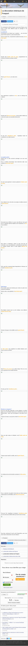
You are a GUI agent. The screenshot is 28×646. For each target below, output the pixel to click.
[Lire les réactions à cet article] (17, 21)
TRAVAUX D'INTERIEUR (8, 549)
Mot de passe (6, 577)
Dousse (4, 16)
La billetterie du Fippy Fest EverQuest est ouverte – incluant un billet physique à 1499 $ (13, 613)
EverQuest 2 (5, 5)
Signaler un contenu (19, 643)
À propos (10, 641)
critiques (21, 597)
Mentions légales (16, 641)
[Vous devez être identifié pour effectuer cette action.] (7, 594)
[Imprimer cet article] (14, 21)
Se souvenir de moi (8, 582)
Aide (24, 643)
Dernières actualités (6, 609)
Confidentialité (3, 643)
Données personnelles (10, 643)
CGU (21, 641)
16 (12, 618)
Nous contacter (3, 644)
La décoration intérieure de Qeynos (10, 551)
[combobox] (14, 24)
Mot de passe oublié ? (8, 587)
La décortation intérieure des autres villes (11, 556)
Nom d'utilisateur (7, 572)
